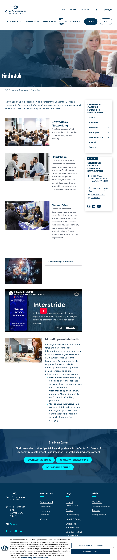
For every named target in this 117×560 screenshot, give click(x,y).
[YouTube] (16, 531)
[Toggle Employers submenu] (108, 132)
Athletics (75, 21)
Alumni (72, 9)
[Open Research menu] (55, 21)
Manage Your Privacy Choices (91, 545)
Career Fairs (60, 205)
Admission (30, 21)
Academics (12, 21)
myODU (108, 10)
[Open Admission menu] (38, 21)
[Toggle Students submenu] (108, 127)
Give (63, 9)
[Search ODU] (96, 10)
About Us (93, 122)
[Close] (113, 547)
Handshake (59, 157)
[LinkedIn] (21, 531)
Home (13, 90)
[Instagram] (11, 531)
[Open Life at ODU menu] (66, 21)
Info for (84, 9)
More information (40, 558)
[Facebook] (6, 531)
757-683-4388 (93, 189)
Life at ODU (61, 21)
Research (48, 21)
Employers (94, 132)
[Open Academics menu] (20, 21)
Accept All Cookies (90, 551)
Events (92, 147)
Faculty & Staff (96, 137)
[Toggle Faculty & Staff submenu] (108, 137)
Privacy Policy (26, 558)
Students (23, 90)
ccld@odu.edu (98, 194)
